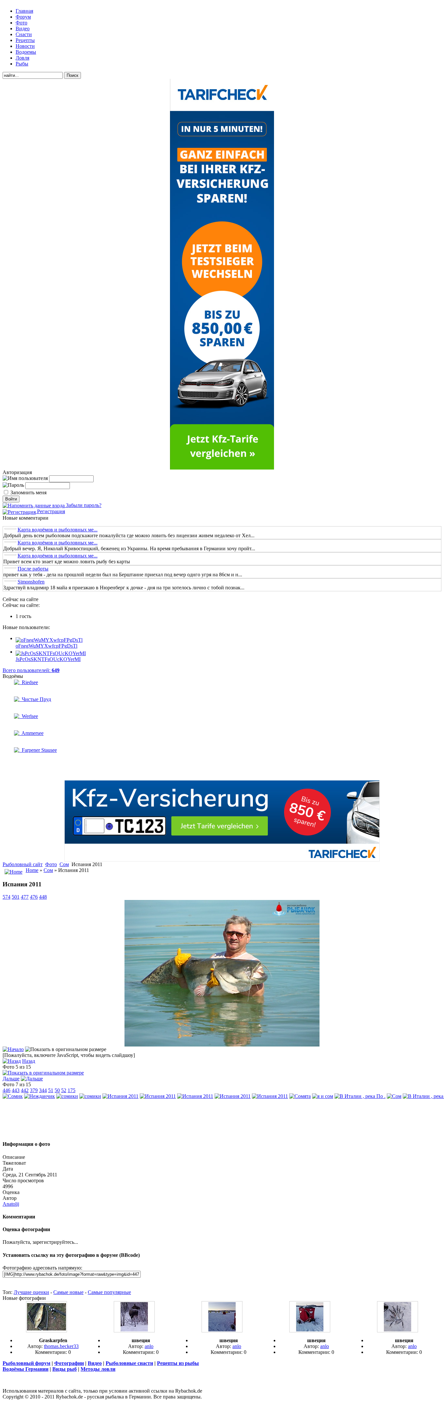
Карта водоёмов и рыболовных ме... (58, 529)
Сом (64, 864)
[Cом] (394, 1096)
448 (43, 897)
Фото (51, 864)
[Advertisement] (222, 1119)
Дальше (11, 1078)
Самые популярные (109, 1292)
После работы (33, 568)
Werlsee (28, 716)
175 (71, 1090)
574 (6, 897)
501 (16, 897)
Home (32, 870)
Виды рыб (64, 1369)
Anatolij (11, 1204)
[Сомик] (13, 1096)
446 (6, 1090)
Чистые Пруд (35, 699)
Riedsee (28, 682)
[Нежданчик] (39, 1096)
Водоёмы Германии (25, 1369)
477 (25, 897)
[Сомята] (300, 1096)
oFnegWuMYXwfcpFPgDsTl (46, 646)
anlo (149, 1346)
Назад (28, 1061)
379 (34, 1090)
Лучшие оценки (31, 1292)
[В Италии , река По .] (359, 1096)
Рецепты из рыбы (178, 1363)
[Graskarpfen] (46, 1330)
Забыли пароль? (83, 505)
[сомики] (67, 1096)
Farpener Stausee (38, 750)
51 (50, 1090)
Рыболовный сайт (23, 864)
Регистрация (50, 511)
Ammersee (31, 733)
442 (25, 1090)
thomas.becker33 (61, 1346)
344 (43, 1090)
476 (34, 897)
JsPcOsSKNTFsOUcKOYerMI (48, 659)
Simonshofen (31, 581)
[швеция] (134, 1330)
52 (63, 1090)
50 (57, 1090)
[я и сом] (322, 1096)
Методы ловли (98, 1369)
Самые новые (68, 1292)
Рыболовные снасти (129, 1363)
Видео (95, 1363)
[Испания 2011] (222, 1044)
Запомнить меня (28, 492)
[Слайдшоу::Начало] (13, 1049)
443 (16, 1090)
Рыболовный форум (26, 1363)
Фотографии (69, 1363)
